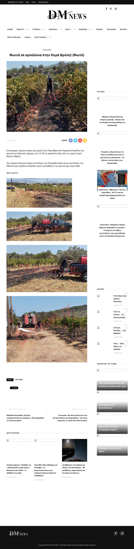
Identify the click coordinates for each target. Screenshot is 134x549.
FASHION (53, 29)
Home (10, 29)
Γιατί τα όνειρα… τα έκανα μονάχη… (120, 314)
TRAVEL (99, 29)
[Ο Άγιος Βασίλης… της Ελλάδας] (98, 327)
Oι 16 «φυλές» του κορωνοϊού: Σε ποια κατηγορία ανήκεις (108, 427)
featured (19, 379)
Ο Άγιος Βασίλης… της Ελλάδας (119, 330)
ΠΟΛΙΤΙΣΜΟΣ (40, 37)
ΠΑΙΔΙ (34, 2)
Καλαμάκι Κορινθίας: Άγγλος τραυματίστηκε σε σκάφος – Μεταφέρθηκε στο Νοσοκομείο (25, 418)
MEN (27, 2)
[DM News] (18, 533)
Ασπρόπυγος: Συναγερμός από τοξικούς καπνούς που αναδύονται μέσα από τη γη (112, 383)
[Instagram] (110, 8)
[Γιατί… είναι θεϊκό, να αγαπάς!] (98, 343)
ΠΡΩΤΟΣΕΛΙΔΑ (14, 37)
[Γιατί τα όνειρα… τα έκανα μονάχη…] (98, 311)
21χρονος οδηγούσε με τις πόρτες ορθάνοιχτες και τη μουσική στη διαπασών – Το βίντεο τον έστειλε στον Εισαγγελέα (112, 157)
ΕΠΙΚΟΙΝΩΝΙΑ (43, 2)
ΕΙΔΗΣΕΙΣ (83, 29)
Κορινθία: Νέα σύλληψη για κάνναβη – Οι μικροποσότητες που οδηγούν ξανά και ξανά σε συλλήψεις (45, 470)
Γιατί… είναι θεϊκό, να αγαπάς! (118, 346)
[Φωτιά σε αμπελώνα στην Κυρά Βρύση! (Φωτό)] (47, 96)
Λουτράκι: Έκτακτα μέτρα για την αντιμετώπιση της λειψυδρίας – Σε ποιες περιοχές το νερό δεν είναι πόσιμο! (70, 418)
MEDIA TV (118, 376)
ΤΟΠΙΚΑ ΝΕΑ (47, 50)
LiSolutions (91, 545)
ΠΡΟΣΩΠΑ (111, 29)
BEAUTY (20, 29)
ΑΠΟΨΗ (123, 29)
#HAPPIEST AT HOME (15, 2)
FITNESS (36, 29)
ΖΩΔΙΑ (27, 37)
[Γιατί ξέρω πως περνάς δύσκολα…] (98, 295)
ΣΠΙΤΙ (67, 29)
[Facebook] (106, 8)
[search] (115, 8)
